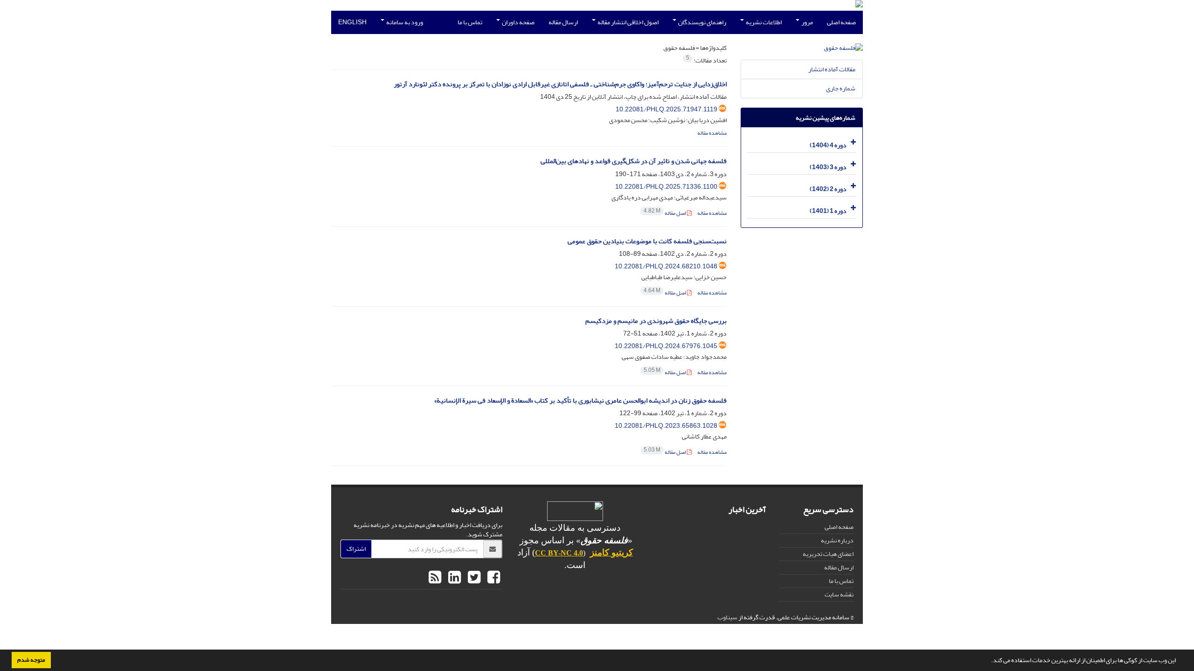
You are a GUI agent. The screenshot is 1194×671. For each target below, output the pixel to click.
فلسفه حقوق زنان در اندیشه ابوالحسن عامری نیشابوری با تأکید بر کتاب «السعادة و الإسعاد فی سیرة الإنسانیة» (580, 400)
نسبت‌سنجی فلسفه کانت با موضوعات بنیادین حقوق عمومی (647, 241)
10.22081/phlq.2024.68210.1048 (666, 266)
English (352, 22)
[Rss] (435, 578)
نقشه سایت (839, 594)
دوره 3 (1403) (828, 167)
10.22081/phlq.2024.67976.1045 (666, 346)
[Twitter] (473, 578)
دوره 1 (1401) (828, 211)
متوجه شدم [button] (31, 659)
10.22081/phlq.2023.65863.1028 (666, 425)
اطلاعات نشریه (763, 22)
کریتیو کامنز (611, 552)
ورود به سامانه (404, 22)
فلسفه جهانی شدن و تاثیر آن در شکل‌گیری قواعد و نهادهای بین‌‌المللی (634, 161)
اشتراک (356, 548)
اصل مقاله (665, 213)
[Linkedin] (453, 578)
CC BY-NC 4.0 (559, 553)
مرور (806, 22)
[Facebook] (492, 578)
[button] (988, 661)
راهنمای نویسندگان (701, 22)
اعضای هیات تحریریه (828, 554)
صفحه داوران (518, 22)
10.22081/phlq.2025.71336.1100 (666, 186)
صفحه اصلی (841, 22)
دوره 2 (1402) (828, 189)
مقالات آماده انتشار (831, 69)
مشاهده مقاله (712, 133)
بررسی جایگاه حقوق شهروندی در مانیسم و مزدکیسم (656, 321)
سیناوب (727, 617)
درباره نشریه (837, 540)
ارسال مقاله (563, 22)
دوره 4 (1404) (828, 145)
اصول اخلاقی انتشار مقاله (628, 22)
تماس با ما (470, 22)
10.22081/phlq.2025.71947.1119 (666, 109)
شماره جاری (840, 88)
